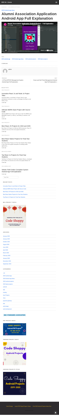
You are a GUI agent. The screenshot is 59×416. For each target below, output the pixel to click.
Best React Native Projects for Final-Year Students (15, 194)
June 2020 (5, 247)
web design (6, 306)
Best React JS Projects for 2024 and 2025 (16, 126)
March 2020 (6, 252)
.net (4, 273)
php (4, 303)
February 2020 (6, 255)
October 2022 (6, 241)
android (5, 286)
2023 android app (6, 59)
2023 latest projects (43, 59)
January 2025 (6, 236)
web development (6, 151)
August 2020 (6, 244)
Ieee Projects (5, 106)
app (4, 289)
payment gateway (7, 300)
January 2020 (6, 258)
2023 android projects (30, 59)
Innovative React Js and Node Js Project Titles (14, 186)
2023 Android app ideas (8, 10)
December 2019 (7, 261)
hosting (5, 292)
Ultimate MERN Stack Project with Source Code (14, 188)
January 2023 (6, 239)
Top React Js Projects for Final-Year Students (14, 197)
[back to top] (55, 412)
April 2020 (5, 250)
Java (4, 298)
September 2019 (7, 263)
